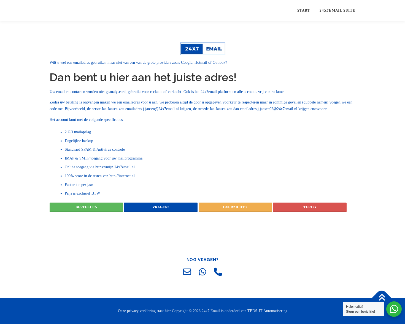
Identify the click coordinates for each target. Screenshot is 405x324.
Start (303, 10)
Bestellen (86, 207)
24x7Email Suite (337, 10)
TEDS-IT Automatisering (267, 311)
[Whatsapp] (202, 272)
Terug (309, 207)
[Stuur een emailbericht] (187, 272)
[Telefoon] (218, 272)
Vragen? (160, 207)
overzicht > (235, 207)
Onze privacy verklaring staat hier (145, 311)
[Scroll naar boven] (381, 298)
